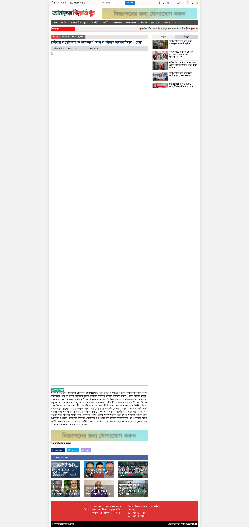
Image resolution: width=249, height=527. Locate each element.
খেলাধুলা (166, 22)
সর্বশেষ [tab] (163, 37)
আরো (177, 22)
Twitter (73, 450)
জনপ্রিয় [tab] (186, 37)
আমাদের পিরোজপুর (78, 22)
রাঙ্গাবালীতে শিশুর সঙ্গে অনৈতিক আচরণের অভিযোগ (63, 472)
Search (130, 3)
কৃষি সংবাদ (155, 22)
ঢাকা (82, 36)
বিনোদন (144, 22)
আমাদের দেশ (131, 22)
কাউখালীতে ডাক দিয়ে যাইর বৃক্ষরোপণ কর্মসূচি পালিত (156, 28)
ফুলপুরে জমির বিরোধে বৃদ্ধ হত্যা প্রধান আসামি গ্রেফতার (65, 492)
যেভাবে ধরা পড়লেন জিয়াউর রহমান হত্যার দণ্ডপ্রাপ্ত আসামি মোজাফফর (99, 490)
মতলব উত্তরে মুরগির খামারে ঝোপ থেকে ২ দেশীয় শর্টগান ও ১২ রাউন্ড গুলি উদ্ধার (132, 489)
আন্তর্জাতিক (117, 22)
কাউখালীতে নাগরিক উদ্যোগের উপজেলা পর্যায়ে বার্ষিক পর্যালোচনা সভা (182, 54)
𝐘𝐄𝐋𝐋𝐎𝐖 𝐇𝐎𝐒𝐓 (189, 524)
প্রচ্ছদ (55, 22)
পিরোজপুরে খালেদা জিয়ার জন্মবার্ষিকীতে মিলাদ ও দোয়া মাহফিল (181, 86)
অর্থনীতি (106, 22)
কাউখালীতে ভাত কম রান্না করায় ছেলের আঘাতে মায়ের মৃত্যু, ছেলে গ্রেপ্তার (183, 65)
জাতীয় (63, 22)
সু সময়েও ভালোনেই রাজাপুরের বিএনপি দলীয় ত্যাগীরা (98, 472)
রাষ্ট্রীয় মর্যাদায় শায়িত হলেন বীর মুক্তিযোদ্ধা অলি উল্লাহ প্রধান (132, 472)
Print (86, 450)
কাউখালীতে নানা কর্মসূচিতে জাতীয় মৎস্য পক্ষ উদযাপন (180, 74)
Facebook (58, 450)
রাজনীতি (95, 22)
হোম (56, 36)
